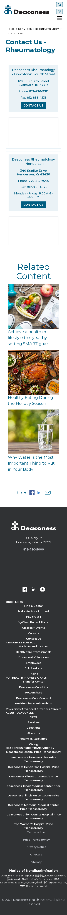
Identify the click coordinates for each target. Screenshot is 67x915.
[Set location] (59, 11)
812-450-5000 (33, 549)
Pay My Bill (33, 616)
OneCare (36, 854)
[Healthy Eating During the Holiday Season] (33, 372)
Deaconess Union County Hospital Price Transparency (33, 816)
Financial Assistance (33, 738)
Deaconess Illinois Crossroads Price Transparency (33, 778)
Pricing (33, 674)
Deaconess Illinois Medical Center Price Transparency (33, 788)
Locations (33, 727)
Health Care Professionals (33, 652)
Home (10, 29)
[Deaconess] (29, 9)
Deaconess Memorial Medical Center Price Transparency (33, 807)
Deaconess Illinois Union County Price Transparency (33, 797)
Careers (33, 633)
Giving (33, 744)
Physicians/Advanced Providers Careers (33, 709)
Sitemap (36, 862)
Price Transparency (36, 839)
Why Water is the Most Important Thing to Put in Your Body (31, 463)
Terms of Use (36, 832)
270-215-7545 (39, 181)
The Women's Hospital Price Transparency (33, 826)
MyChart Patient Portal (33, 622)
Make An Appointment (33, 611)
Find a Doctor (33, 606)
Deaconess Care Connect (33, 698)
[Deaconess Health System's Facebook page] (25, 590)
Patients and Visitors (33, 646)
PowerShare (33, 692)
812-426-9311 (38, 91)
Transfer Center (33, 681)
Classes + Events (33, 627)
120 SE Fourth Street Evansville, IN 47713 (33, 83)
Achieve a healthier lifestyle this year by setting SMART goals (28, 337)
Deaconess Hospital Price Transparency (33, 752)
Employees (33, 663)
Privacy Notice (36, 847)
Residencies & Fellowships (33, 703)
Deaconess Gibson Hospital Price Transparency (33, 759)
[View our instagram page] (42, 590)
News (33, 716)
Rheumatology (47, 29)
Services (25, 29)
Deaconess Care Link (33, 687)
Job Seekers (33, 668)
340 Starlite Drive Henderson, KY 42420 (33, 172)
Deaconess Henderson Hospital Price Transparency (33, 769)
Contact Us (33, 105)
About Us (33, 733)
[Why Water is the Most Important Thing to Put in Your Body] (33, 432)
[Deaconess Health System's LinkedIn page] (34, 590)
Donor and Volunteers (33, 657)
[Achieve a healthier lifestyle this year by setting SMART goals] (33, 306)
